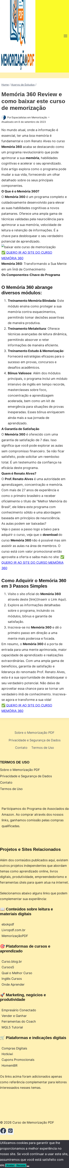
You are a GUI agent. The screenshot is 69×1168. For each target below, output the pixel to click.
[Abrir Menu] (65, 36)
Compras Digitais (14, 1048)
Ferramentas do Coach (19, 1021)
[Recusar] (28, 1166)
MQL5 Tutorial (12, 1027)
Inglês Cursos (12, 978)
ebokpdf (8, 924)
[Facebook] (3, 1131)
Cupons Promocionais (18, 1060)
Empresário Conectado (19, 1010)
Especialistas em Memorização (29, 117)
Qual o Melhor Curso (17, 973)
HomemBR (10, 1065)
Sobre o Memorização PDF (34, 732)
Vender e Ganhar (14, 1016)
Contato (21, 747)
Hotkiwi (7, 1054)
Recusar (21, 1165)
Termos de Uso (42, 747)
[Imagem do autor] (3, 117)
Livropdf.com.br (13, 930)
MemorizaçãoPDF (15, 936)
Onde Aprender (13, 984)
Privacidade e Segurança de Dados (35, 740)
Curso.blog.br (12, 961)
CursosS (8, 967)
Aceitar (10, 1165)
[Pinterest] (10, 1131)
